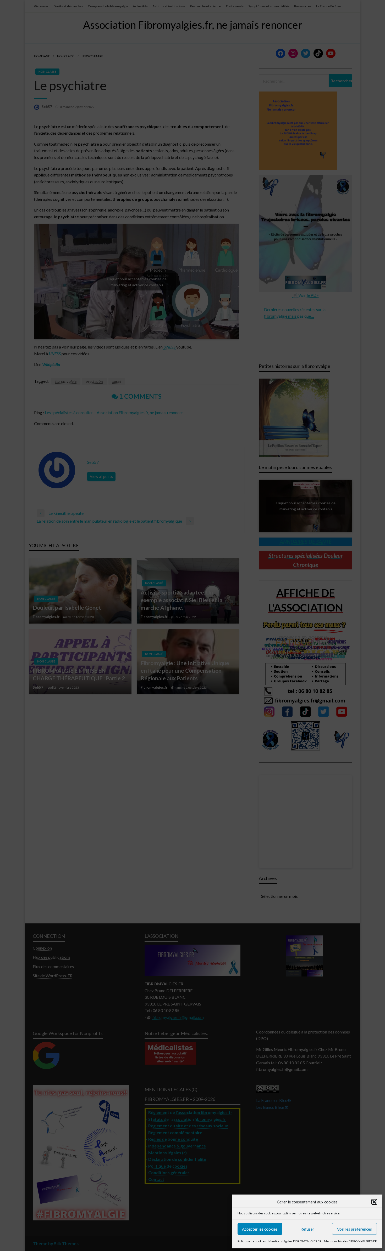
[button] (374, 1201)
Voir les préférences (354, 1229)
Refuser (307, 1229)
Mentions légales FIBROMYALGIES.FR (294, 1241)
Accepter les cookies (260, 1229)
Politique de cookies (252, 1241)
